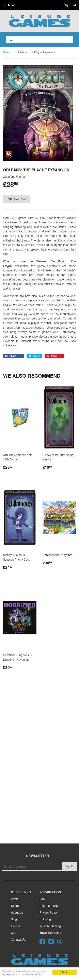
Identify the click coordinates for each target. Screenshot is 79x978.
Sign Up (69, 866)
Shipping (45, 919)
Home (6, 52)
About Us (17, 912)
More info (36, 974)
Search (15, 905)
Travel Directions (50, 932)
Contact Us (18, 939)
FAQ (42, 899)
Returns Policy (49, 905)
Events (15, 926)
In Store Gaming (50, 926)
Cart (73, 5)
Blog (14, 919)
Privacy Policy (49, 912)
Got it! (64, 972)
